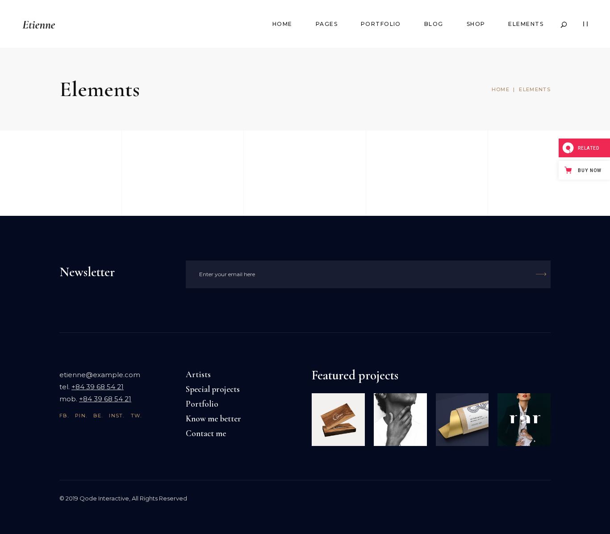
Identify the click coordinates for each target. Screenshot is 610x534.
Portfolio (202, 404)
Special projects (213, 389)
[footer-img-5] (338, 419)
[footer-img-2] (462, 419)
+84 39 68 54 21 (97, 387)
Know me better (213, 418)
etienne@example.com (99, 374)
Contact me (206, 433)
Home (501, 89)
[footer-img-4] (400, 419)
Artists (198, 374)
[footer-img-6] (524, 419)
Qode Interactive (104, 498)
